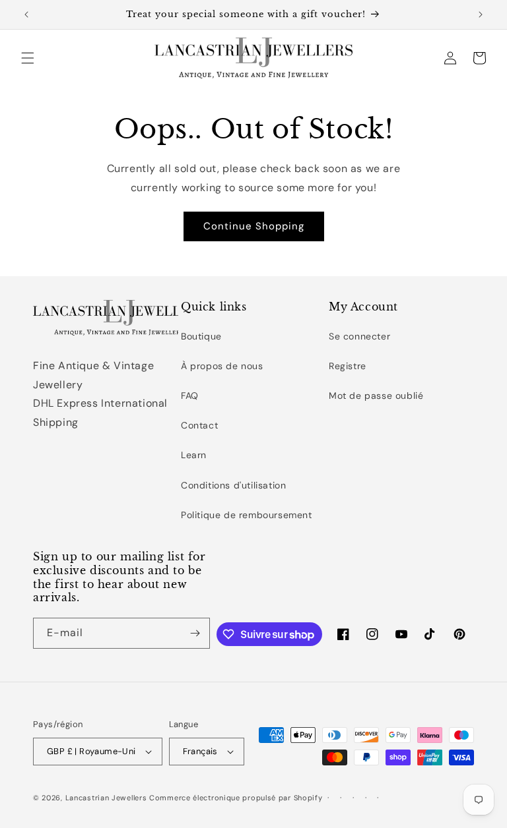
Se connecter (359, 336)
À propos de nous (222, 366)
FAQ (190, 395)
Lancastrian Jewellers (106, 797)
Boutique (201, 336)
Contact (199, 425)
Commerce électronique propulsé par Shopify (235, 797)
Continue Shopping (253, 226)
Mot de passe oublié (376, 395)
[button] (27, 58)
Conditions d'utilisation (233, 485)
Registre (347, 366)
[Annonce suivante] (480, 14)
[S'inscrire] (194, 633)
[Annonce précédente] (26, 14)
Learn (194, 455)
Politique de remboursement (246, 515)
